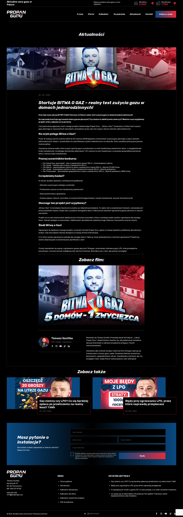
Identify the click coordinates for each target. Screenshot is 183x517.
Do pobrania (119, 14)
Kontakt (149, 14)
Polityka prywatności (40, 514)
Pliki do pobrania (66, 502)
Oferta (91, 14)
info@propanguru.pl (15, 495)
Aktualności (135, 14)
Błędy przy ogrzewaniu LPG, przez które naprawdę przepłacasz (136, 486)
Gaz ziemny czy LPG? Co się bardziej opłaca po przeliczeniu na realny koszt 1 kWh (143, 481)
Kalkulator (104, 14)
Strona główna (66, 481)
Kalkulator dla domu (68, 494)
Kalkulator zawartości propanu (72, 498)
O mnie (80, 14)
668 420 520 (12, 493)
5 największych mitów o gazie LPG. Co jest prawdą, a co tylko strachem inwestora (143, 490)
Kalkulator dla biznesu (69, 490)
